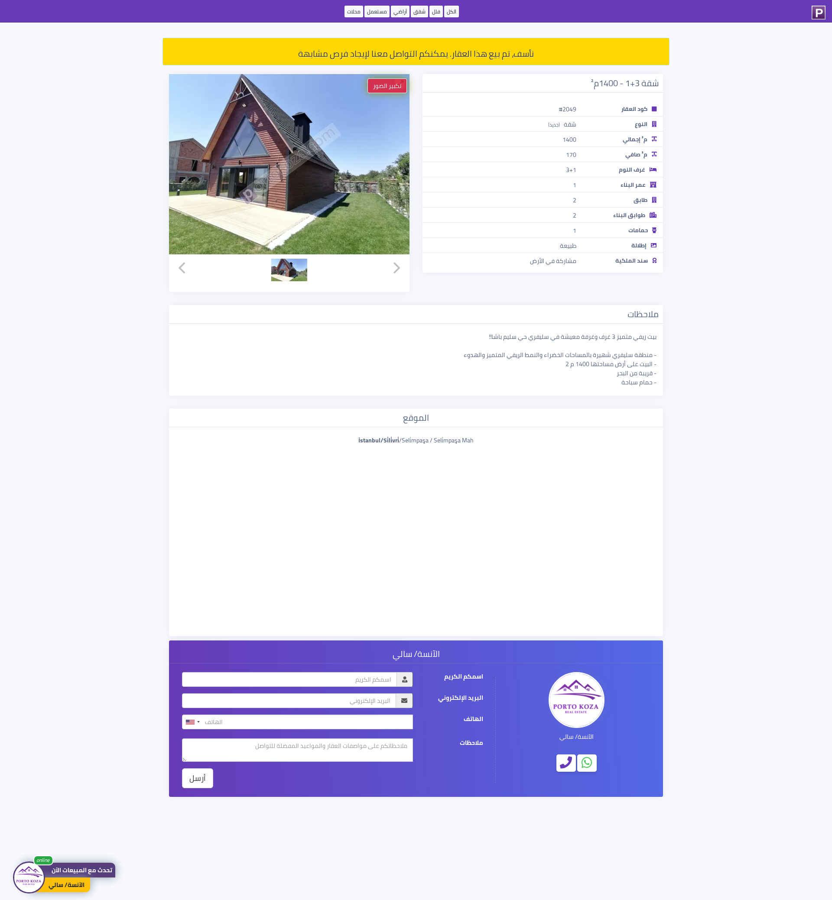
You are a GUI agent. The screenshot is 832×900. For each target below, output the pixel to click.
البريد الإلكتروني (460, 697)
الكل (451, 11)
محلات (354, 11)
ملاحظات (471, 742)
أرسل (197, 778)
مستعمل (377, 11)
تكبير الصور (387, 85)
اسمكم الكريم (463, 676)
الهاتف (473, 719)
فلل (436, 11)
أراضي (400, 11)
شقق (419, 11)
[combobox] (192, 722)
